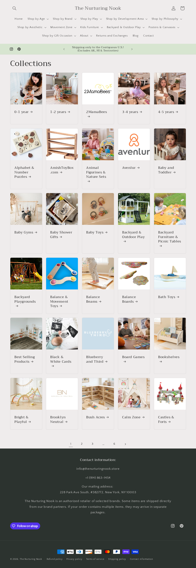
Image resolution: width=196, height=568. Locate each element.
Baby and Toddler (166, 170)
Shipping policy (117, 559)
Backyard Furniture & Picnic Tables (169, 237)
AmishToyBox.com (62, 170)
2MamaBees (96, 112)
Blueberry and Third (94, 359)
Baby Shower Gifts (61, 234)
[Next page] (125, 444)
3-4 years (130, 112)
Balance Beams (93, 299)
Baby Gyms (23, 232)
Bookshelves (169, 357)
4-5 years (166, 112)
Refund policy (55, 559)
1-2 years (58, 112)
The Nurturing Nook (31, 559)
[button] (14, 8)
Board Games (133, 357)
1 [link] (70, 444)
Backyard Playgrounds (25, 299)
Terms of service (95, 559)
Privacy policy (74, 559)
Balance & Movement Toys (59, 301)
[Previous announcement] (64, 49)
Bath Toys (166, 297)
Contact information (141, 559)
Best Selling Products (24, 359)
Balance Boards (129, 299)
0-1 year (21, 112)
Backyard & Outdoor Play (133, 235)
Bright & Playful (21, 419)
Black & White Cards (60, 359)
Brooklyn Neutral (58, 419)
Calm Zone (131, 417)
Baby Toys (94, 232)
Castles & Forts (166, 419)
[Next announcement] (132, 49)
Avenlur (129, 168)
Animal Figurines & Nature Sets (96, 173)
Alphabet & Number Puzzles (24, 172)
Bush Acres (95, 417)
